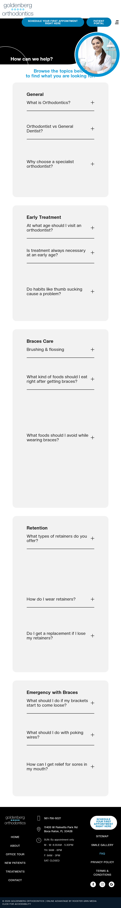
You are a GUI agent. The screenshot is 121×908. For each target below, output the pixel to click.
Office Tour (15, 854)
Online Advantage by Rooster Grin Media (71, 901)
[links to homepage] (17, 9)
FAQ (102, 853)
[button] (117, 22)
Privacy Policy (102, 862)
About (15, 845)
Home (15, 837)
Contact (15, 880)
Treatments (15, 871)
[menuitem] (15, 837)
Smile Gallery (102, 845)
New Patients (15, 862)
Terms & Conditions (102, 872)
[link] (93, 884)
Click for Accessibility (16, 904)
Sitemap (102, 836)
